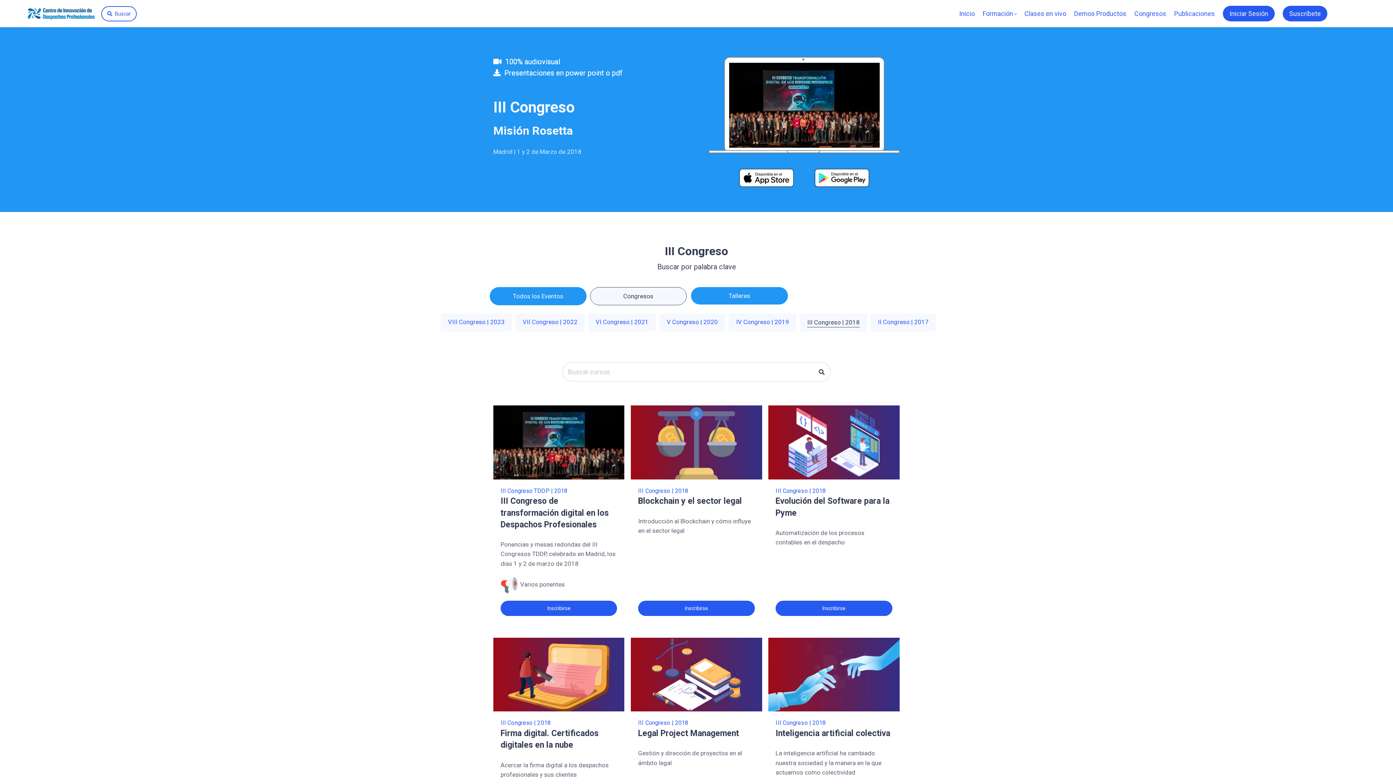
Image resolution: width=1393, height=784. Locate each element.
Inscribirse (559, 608)
